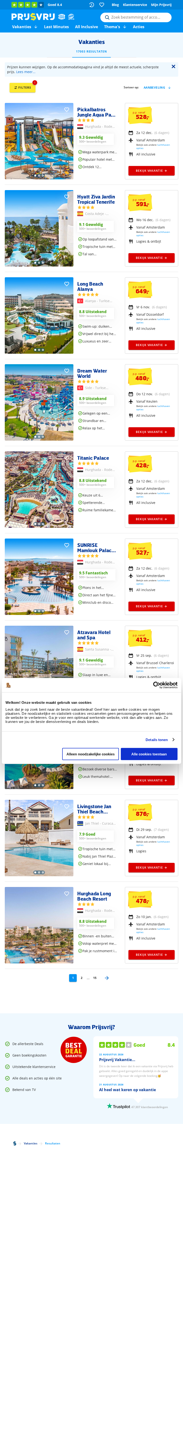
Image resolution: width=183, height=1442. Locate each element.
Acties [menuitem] (138, 26)
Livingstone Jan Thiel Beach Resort (94, 809)
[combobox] (136, 17)
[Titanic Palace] (39, 526)
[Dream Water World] (39, 439)
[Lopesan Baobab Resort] (39, 787)
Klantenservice (135, 4)
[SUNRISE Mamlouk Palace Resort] (39, 613)
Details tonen (157, 739)
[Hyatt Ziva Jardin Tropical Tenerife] (39, 265)
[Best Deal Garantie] (74, 1050)
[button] (36, 27)
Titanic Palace (93, 457)
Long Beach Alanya (90, 286)
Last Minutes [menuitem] (56, 26)
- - (98, 126)
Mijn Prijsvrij (161, 4)
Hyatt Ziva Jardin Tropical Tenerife (96, 199)
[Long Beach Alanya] (39, 352)
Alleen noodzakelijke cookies (90, 754)
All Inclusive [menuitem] (86, 26)
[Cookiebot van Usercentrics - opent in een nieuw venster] (157, 685)
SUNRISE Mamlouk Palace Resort (95, 547)
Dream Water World (92, 373)
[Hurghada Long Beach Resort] (39, 962)
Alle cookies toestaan (149, 754)
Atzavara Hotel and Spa (93, 635)
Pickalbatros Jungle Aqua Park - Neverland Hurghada (96, 112)
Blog (115, 4)
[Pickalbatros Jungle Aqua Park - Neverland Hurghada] (39, 178)
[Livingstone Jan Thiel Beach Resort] (39, 875)
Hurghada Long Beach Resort (94, 896)
